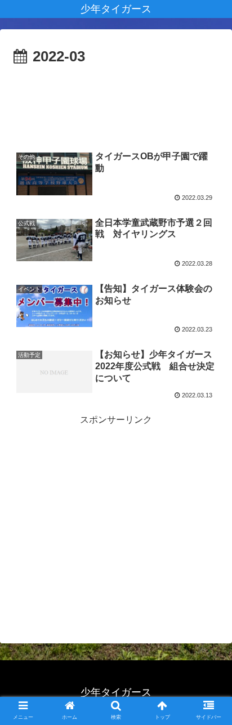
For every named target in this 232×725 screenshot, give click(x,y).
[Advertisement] (116, 103)
